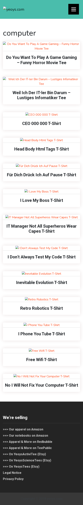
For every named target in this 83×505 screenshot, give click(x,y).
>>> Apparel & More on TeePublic (27, 448)
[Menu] (73, 9)
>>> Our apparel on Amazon (23, 429)
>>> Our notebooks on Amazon (25, 435)
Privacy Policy (13, 479)
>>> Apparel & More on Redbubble (27, 442)
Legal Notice (12, 473)
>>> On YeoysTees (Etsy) (21, 466)
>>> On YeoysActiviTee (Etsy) (24, 454)
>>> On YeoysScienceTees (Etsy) (27, 460)
